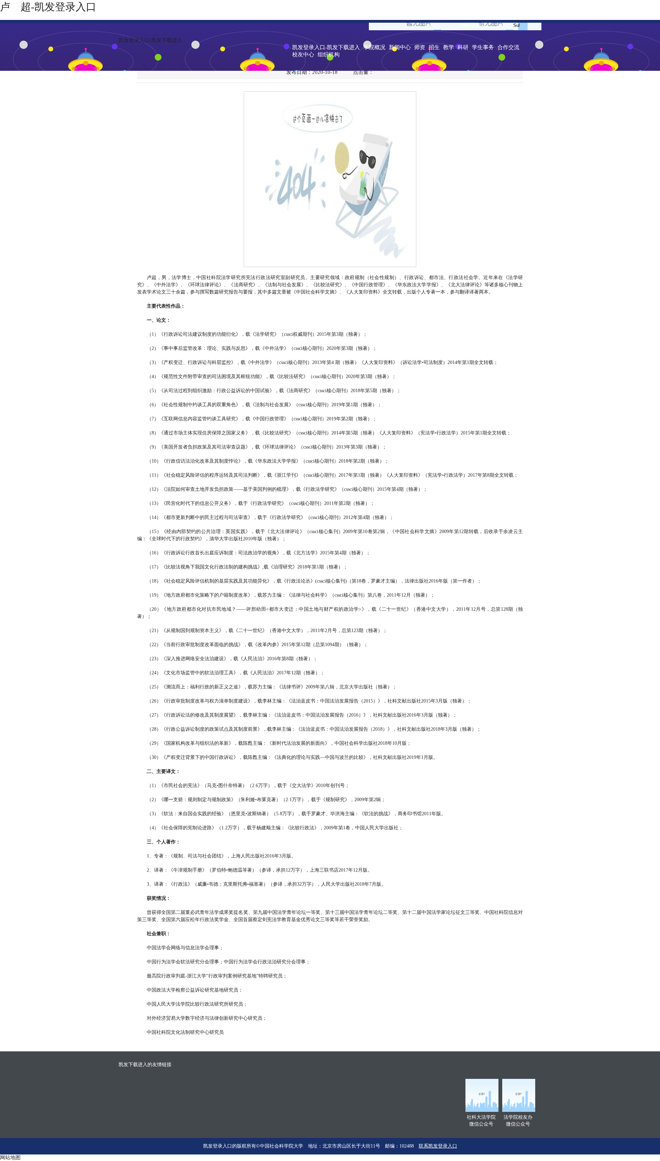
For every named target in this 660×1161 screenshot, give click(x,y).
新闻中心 (400, 47)
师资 (419, 47)
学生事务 (483, 47)
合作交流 (508, 47)
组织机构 (329, 54)
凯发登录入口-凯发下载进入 (150, 40)
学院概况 (374, 47)
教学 (448, 47)
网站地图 (10, 1157)
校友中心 (303, 54)
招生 (434, 47)
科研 (463, 47)
